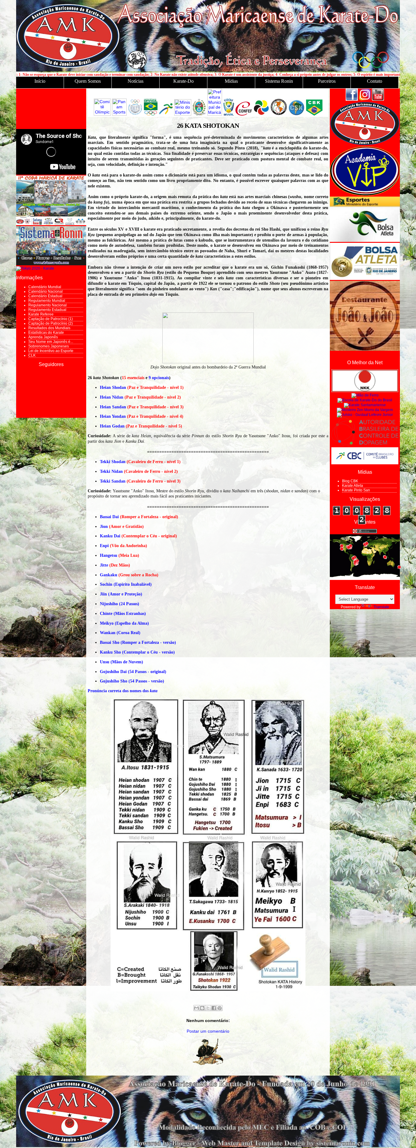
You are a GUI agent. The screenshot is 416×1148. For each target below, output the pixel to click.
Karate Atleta (352, 485)
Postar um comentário (208, 1031)
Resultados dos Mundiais (49, 328)
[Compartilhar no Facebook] (214, 1008)
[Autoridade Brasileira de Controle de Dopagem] (364, 445)
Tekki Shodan (112, 461)
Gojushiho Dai (113, 671)
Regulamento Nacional (47, 305)
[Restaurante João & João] (365, 349)
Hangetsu (108, 555)
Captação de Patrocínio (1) (50, 319)
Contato (374, 81)
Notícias (135, 81)
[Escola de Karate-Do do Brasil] (364, 400)
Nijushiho (109, 604)
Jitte (104, 565)
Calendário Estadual (45, 296)
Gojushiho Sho (113, 681)
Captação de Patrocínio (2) (50, 323)
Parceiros (327, 81)
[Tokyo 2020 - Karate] (35, 268)
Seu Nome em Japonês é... (50, 342)
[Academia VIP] (365, 194)
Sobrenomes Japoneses (48, 346)
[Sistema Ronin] (51, 264)
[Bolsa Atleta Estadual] (365, 279)
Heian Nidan (111, 397)
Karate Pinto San (356, 490)
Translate (381, 607)
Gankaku (108, 575)
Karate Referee (41, 314)
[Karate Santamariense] (365, 405)
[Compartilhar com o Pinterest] (220, 1008)
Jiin (103, 594)
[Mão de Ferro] (365, 395)
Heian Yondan (113, 416)
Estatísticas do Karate (46, 332)
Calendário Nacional (45, 291)
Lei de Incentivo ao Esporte (50, 351)
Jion (104, 526)
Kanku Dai (110, 536)
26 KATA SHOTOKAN (208, 125)
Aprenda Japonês (43, 337)
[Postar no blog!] (202, 1008)
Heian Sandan (113, 407)
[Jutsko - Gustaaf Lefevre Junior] (365, 415)
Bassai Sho (109, 642)
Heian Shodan (113, 387)
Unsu (104, 662)
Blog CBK (350, 481)
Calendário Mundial (44, 287)
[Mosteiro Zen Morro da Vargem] (365, 410)
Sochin (106, 584)
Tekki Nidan (111, 471)
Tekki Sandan (112, 481)
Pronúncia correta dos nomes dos (122, 691)
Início (39, 81)
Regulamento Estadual (47, 310)
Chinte (106, 613)
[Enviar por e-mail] (196, 1008)
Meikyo (107, 623)
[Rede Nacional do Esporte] (365, 241)
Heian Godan (112, 426)
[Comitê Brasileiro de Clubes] (364, 463)
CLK (32, 355)
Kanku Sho (110, 652)
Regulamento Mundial (46, 300)
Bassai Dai (109, 517)
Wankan (107, 632)
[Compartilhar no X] (208, 1008)
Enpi (104, 545)
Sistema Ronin (279, 81)
